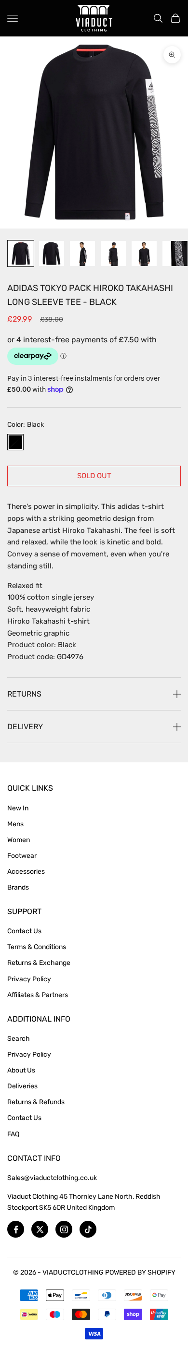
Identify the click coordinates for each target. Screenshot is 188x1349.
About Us (21, 1070)
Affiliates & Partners (37, 995)
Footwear (22, 856)
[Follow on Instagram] (63, 1229)
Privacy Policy (29, 979)
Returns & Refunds (36, 1102)
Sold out (94, 475)
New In (17, 808)
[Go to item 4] (113, 253)
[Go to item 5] (144, 253)
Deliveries (22, 1086)
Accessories (26, 871)
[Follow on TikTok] (88, 1229)
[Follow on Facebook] (15, 1229)
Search (18, 1039)
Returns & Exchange (38, 963)
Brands (18, 887)
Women (18, 840)
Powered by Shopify (140, 1272)
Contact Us (24, 931)
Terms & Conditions (36, 947)
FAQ (13, 1134)
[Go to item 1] (20, 253)
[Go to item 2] (51, 253)
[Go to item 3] (82, 253)
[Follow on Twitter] (39, 1229)
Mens (15, 824)
